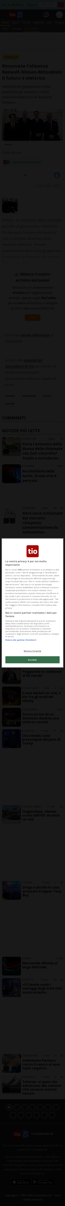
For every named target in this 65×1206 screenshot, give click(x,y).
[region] (32, 603)
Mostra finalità (32, 651)
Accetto (32, 659)
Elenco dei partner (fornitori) (20, 640)
